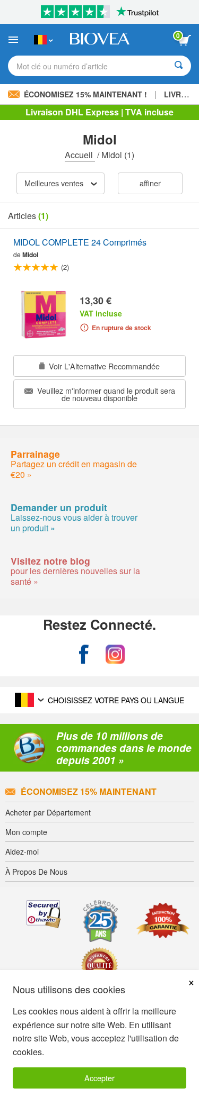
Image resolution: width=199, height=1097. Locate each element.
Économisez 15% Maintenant (89, 791)
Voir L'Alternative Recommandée (103, 365)
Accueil (80, 155)
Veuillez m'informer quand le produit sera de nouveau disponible (105, 394)
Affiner (150, 182)
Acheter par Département (48, 812)
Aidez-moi (22, 851)
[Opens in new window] (84, 654)
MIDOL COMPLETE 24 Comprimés (79, 242)
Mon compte (26, 832)
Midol (30, 254)
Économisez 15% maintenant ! (85, 94)
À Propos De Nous (36, 871)
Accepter (99, 1077)
